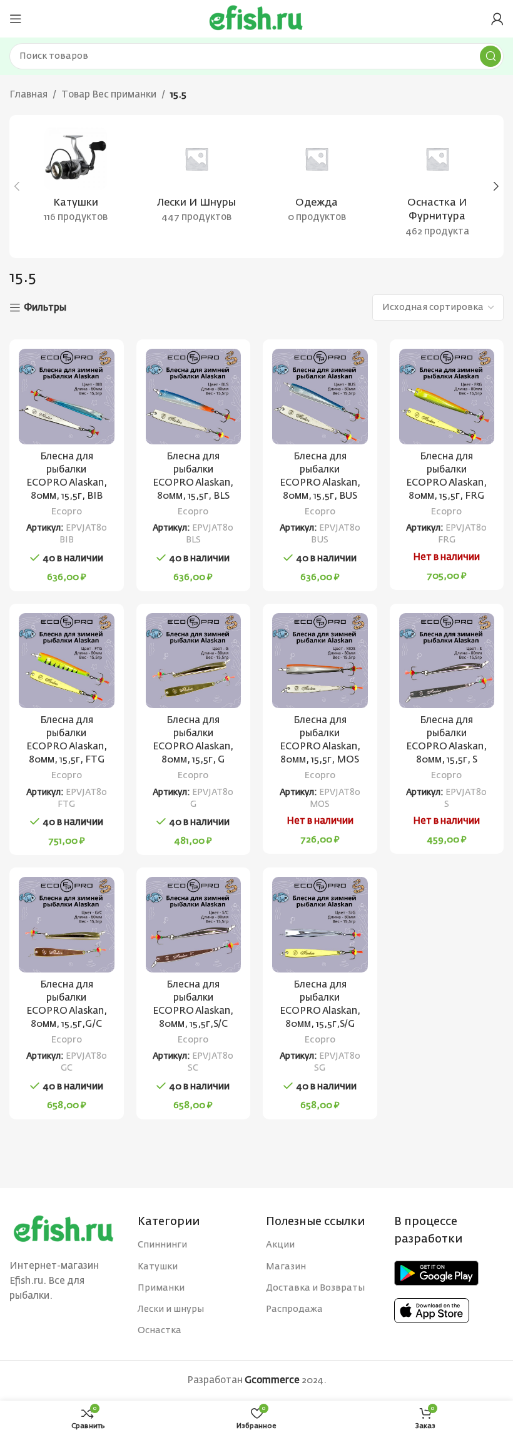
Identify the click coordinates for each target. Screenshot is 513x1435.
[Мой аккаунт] (497, 18)
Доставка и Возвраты (315, 1288)
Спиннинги (162, 1245)
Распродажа (294, 1309)
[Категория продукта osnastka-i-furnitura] (437, 187)
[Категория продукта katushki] (76, 179)
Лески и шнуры (171, 1309)
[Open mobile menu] (15, 18)
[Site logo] (256, 18)
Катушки (158, 1266)
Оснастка (159, 1330)
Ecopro (66, 512)
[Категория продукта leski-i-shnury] (197, 179)
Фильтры (45, 307)
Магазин (286, 1266)
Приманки (161, 1288)
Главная (28, 94)
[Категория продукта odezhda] (317, 179)
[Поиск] (490, 56)
